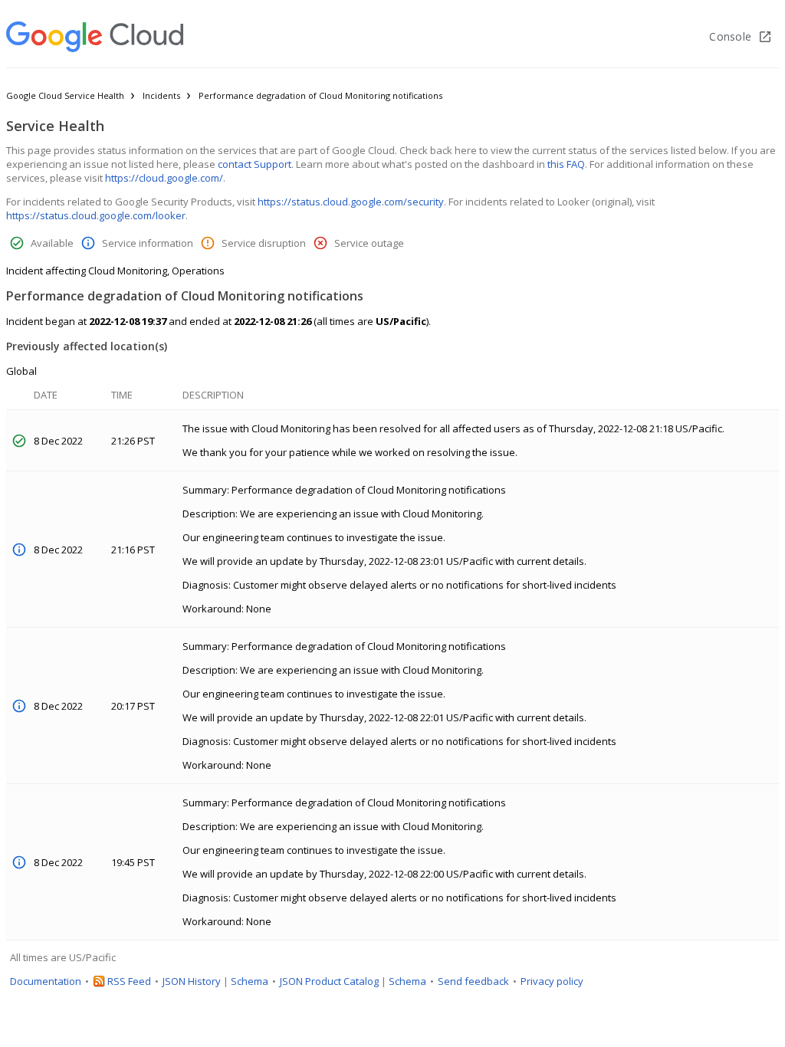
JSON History (192, 981)
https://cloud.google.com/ (164, 178)
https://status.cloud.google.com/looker (96, 215)
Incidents (161, 95)
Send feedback (473, 981)
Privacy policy (552, 981)
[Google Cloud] (94, 36)
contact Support (254, 164)
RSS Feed (129, 981)
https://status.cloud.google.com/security (351, 201)
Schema (249, 981)
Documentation (45, 981)
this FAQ (566, 164)
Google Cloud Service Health (65, 95)
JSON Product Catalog (329, 981)
